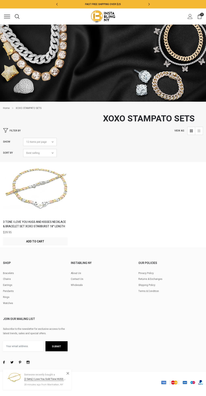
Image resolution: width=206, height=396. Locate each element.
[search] (17, 16)
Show (6, 142)
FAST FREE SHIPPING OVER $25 (103, 4)
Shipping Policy (146, 285)
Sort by (8, 153)
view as (179, 130)
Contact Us (77, 279)
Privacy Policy (146, 273)
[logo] (103, 16)
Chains (7, 279)
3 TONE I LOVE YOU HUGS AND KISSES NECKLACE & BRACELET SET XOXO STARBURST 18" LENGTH (34, 224)
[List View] (199, 131)
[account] (190, 16)
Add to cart (35, 241)
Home (6, 108)
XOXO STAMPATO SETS (28, 108)
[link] (35, 194)
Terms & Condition (148, 291)
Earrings (7, 285)
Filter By (15, 130)
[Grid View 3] (191, 131)
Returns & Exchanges (150, 279)
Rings (6, 297)
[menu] (7, 16)
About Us (76, 273)
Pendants (8, 291)
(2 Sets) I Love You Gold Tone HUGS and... (44, 379)
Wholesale (77, 285)
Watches (8, 303)
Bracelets (8, 273)
